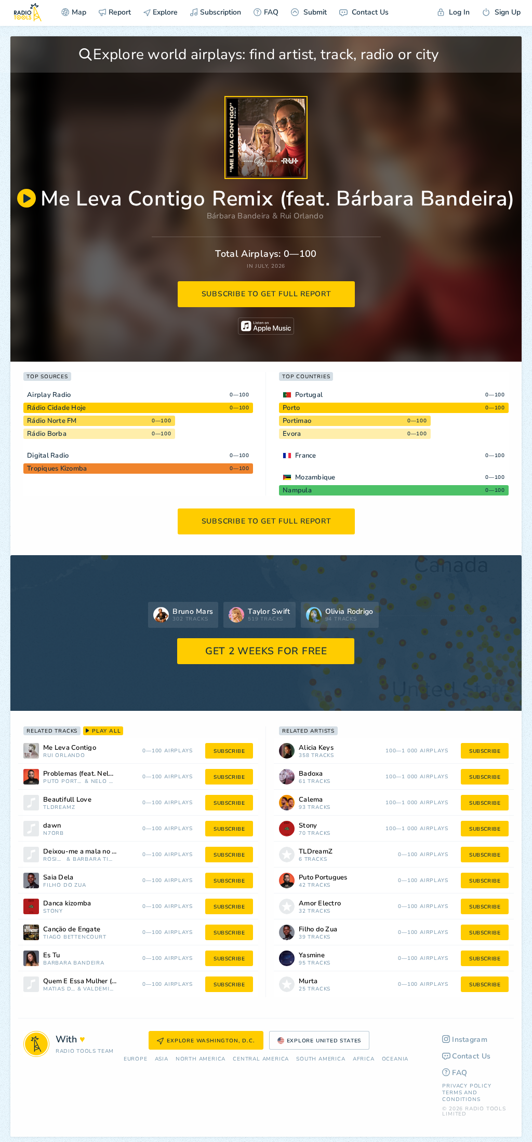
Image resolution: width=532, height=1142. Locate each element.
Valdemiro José (99, 989)
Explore (164, 12)
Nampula (297, 490)
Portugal (309, 395)
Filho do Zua (64, 885)
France (305, 455)
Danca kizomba (67, 903)
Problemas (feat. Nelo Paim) (87, 774)
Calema (311, 800)
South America (320, 1059)
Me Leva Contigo (69, 748)
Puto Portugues (63, 782)
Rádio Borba (46, 433)
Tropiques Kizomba (57, 468)
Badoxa (311, 774)
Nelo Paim (103, 782)
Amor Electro (320, 903)
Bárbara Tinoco (94, 859)
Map (79, 12)
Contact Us (369, 12)
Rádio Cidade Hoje (56, 407)
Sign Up (507, 12)
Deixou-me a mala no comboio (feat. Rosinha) (93, 852)
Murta (308, 981)
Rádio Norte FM (52, 420)
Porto (291, 407)
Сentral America (261, 1059)
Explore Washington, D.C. (211, 1040)
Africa (364, 1059)
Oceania (395, 1059)
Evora (292, 433)
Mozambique (315, 477)
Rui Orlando (301, 216)
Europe (136, 1059)
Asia (161, 1059)
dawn (52, 826)
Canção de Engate (71, 929)
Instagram (469, 1039)
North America (200, 1059)
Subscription (220, 12)
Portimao (297, 420)
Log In (458, 12)
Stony (53, 911)
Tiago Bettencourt (75, 937)
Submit (314, 12)
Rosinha (53, 859)
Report (120, 12)
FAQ (271, 12)
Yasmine (312, 955)
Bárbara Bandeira (238, 216)
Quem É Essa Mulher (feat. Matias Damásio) (93, 981)
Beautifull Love (67, 800)
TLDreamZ (59, 807)
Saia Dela (58, 877)
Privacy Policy (466, 1086)
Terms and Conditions (461, 1096)
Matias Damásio (59, 989)
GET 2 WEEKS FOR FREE (266, 651)
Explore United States (324, 1040)
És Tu (51, 955)
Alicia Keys (316, 748)
